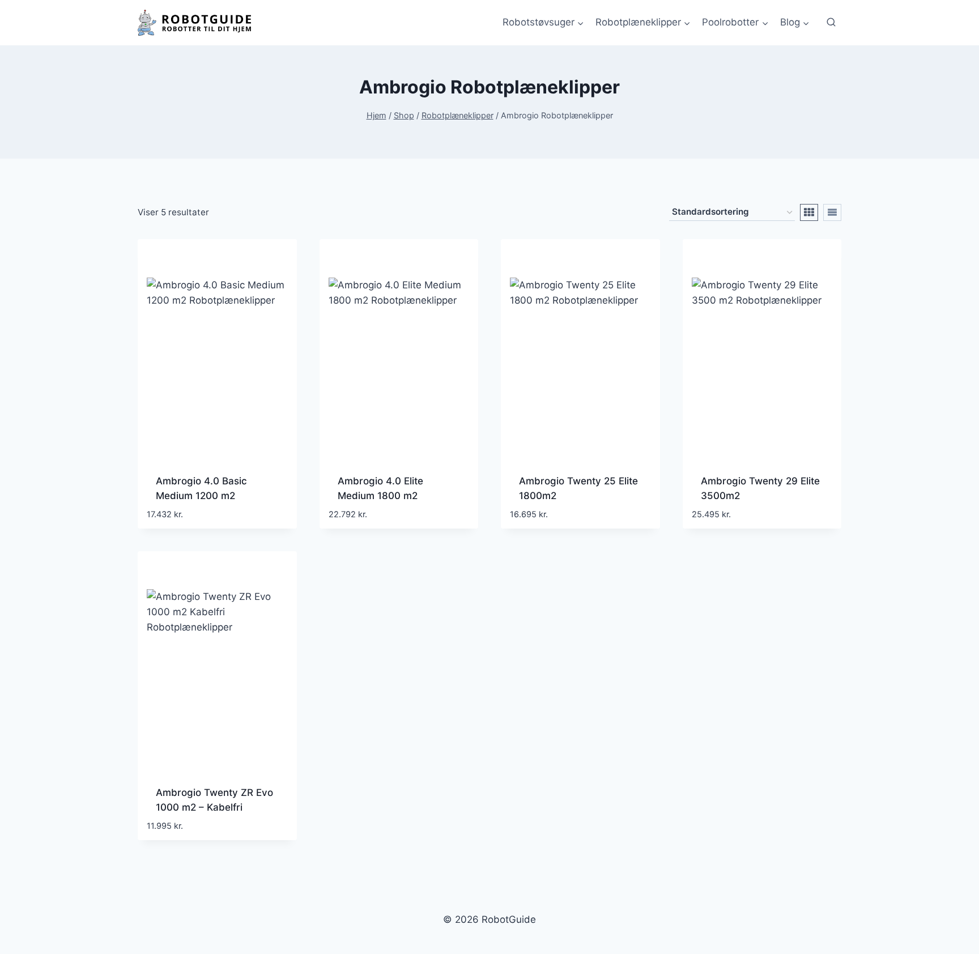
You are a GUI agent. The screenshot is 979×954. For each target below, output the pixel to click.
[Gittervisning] (809, 212)
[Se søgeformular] (831, 22)
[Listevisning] (832, 212)
